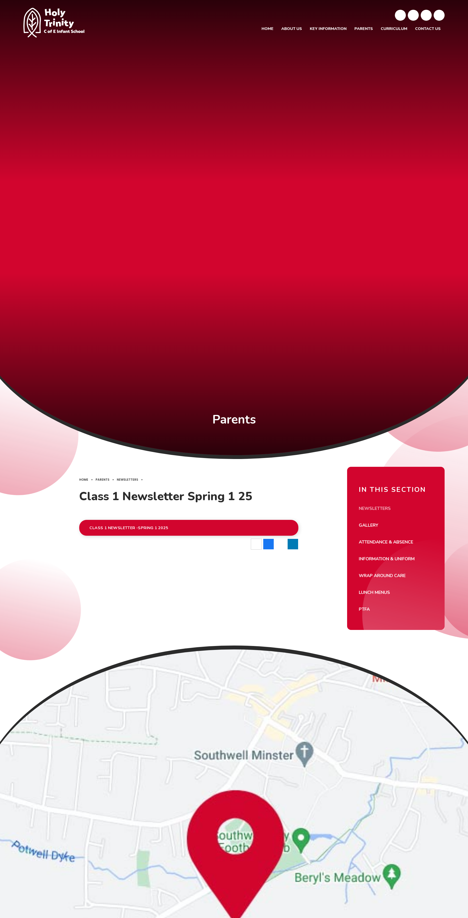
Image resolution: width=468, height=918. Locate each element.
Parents (102, 480)
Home (83, 480)
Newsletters (127, 480)
